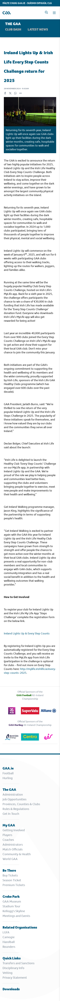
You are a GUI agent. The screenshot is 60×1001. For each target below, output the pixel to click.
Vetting (7, 973)
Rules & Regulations (16, 809)
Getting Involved (14, 830)
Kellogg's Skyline (14, 911)
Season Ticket (12, 880)
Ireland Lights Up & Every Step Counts (27, 633)
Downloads (11, 989)
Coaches (8, 840)
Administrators (13, 844)
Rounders (9, 947)
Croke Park (11, 896)
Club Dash (13, 29)
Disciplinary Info (13, 968)
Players (7, 835)
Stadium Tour (11, 906)
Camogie (9, 937)
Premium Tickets (14, 885)
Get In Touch (11, 814)
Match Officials (13, 849)
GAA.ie (8, 768)
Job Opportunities (14, 799)
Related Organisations (20, 927)
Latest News (38, 29)
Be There (9, 870)
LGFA (6, 932)
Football (8, 773)
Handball (9, 942)
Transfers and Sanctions (18, 963)
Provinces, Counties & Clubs (21, 804)
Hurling (8, 778)
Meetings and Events (16, 916)
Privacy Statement (15, 977)
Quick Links (12, 958)
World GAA (10, 859)
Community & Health (17, 854)
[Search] (46, 12)
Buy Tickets (10, 875)
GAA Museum (12, 901)
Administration (13, 794)
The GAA (9, 789)
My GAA (9, 825)
